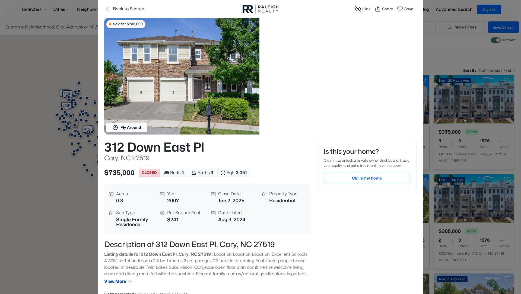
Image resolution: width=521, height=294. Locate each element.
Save (408, 9)
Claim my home (367, 178)
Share (387, 9)
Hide (366, 9)
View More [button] (115, 281)
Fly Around (130, 127)
